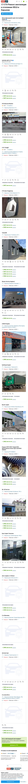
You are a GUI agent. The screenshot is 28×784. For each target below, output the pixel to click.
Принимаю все (10, 781)
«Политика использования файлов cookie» (12, 778)
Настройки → (23, 781)
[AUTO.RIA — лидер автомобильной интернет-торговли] (4, 1)
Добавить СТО (14, 745)
